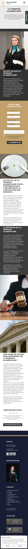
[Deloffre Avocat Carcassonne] (8, 0)
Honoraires (10, 493)
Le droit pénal (11, 495)
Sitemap (9, 504)
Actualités (10, 498)
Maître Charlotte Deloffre (13, 490)
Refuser (8, 545)
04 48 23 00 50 (9, 448)
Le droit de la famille (12, 494)
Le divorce (10, 491)
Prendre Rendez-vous (12, 424)
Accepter (20, 545)
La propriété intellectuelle (13, 496)
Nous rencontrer (11, 499)
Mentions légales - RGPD (13, 500)
